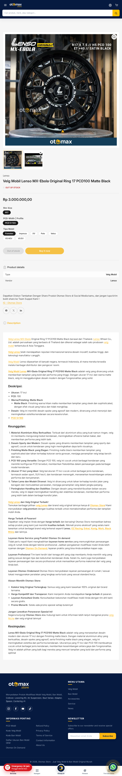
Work (101, 528)
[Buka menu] (5, 5)
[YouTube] (23, 708)
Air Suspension (35, 698)
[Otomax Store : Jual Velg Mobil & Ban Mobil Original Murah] (16, 5)
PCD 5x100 (10, 223)
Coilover (10, 698)
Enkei (87, 528)
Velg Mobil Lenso (17, 371)
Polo (43, 233)
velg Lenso (41, 505)
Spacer (9, 701)
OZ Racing (77, 528)
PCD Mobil (11, 726)
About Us (40, 745)
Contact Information (45, 740)
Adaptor (58, 698)
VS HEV (8, 238)
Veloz (53, 233)
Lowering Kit (20, 698)
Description (14, 322)
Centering (18, 701)
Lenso (6, 175)
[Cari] (116, 13)
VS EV (21, 238)
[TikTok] (30, 708)
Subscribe (108, 736)
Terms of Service (44, 735)
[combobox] (57, 13)
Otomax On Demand (15, 747)
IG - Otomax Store (12, 302)
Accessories (74, 699)
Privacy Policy (43, 730)
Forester (9, 233)
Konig (94, 528)
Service (71, 703)
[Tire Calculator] (110, 5)
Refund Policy (42, 726)
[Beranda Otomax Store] (19, 685)
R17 (6, 212)
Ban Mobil (72, 694)
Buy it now (44, 251)
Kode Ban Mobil (13, 735)
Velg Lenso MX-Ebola (19, 339)
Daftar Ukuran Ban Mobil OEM (17, 741)
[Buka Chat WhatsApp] (113, 767)
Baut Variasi (48, 698)
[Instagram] (8, 708)
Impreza (23, 233)
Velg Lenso (14, 502)
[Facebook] (15, 708)
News (70, 708)
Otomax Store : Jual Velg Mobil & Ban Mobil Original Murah (65, 761)
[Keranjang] (117, 5)
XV (33, 233)
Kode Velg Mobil (13, 730)
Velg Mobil (13, 361)
